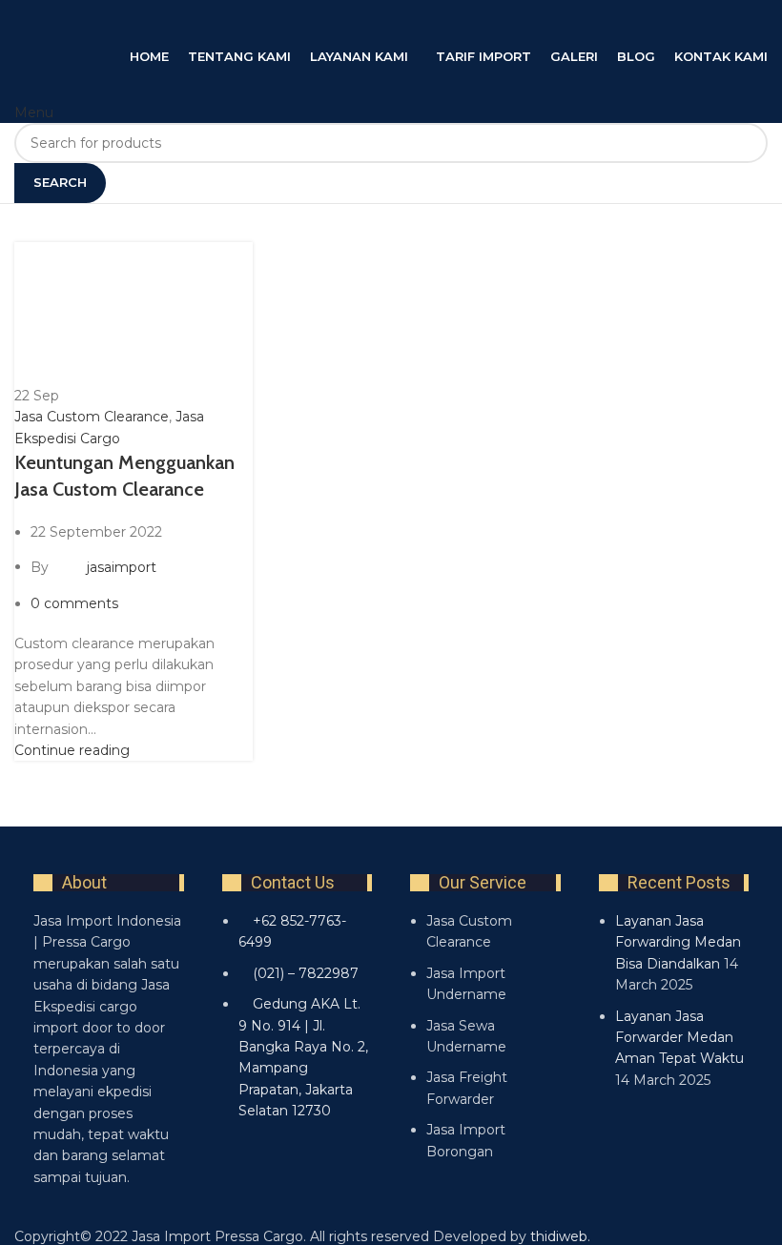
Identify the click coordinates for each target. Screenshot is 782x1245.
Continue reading (72, 750)
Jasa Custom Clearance (91, 416)
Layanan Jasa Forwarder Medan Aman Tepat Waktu (679, 1038)
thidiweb (558, 1236)
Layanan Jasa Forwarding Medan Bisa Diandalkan (678, 942)
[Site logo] (205, 22)
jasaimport (121, 566)
